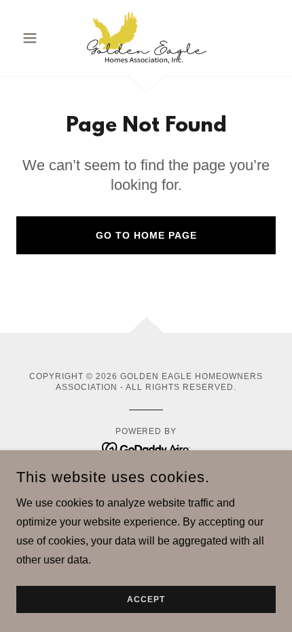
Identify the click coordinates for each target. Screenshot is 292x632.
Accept (146, 599)
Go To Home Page (146, 235)
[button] (35, 38)
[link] (146, 38)
